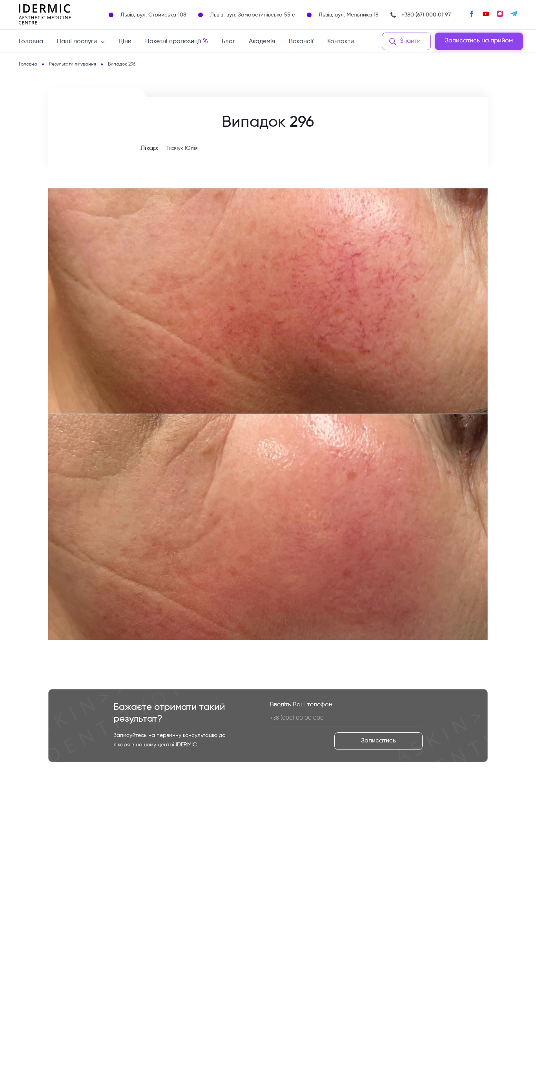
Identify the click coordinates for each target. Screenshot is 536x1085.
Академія (262, 41)
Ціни (125, 41)
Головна (31, 41)
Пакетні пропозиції (176, 41)
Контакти (340, 41)
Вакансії (301, 41)
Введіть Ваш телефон (301, 705)
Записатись (378, 741)
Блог (228, 41)
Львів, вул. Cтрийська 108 (153, 15)
